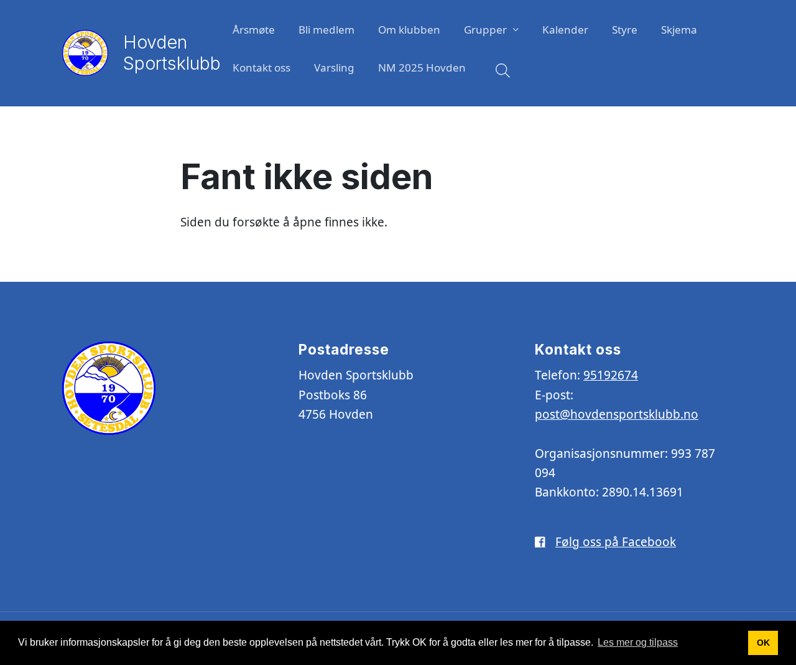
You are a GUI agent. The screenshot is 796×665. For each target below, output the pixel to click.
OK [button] (763, 643)
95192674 (610, 375)
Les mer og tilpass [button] (638, 642)
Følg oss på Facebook (615, 542)
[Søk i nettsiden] (499, 72)
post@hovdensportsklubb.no (616, 414)
